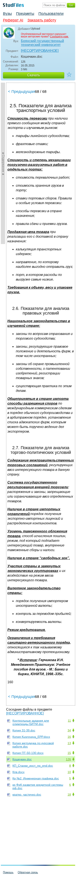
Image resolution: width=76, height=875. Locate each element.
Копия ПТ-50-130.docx (27, 753)
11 (69, 720)
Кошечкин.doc (22, 759)
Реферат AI (13, 20)
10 (69, 772)
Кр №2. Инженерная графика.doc (35, 778)
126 (68, 759)
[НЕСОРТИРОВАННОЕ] (39, 50)
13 (69, 743)
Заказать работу (41, 20)
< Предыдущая (21, 91)
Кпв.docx (18, 772)
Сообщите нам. (59, 36)
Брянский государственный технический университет (42, 43)
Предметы (25, 13)
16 (69, 736)
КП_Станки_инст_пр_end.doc (32, 765)
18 (69, 794)
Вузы (7, 13)
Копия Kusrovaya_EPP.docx (31, 736)
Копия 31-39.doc (23, 730)
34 (69, 730)
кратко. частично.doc (26, 794)
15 (69, 753)
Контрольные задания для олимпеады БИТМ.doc (30, 722)
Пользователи (51, 13)
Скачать (33, 75)
